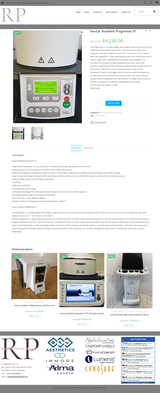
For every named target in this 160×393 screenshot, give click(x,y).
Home (78, 12)
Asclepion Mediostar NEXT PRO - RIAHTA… (138, 372)
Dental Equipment (106, 112)
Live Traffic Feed (138, 339)
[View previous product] (146, 31)
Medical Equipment (142, 311)
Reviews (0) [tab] (88, 148)
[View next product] (150, 31)
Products (96, 12)
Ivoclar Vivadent (100, 115)
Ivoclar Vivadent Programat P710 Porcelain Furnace (82, 313)
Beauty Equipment (117, 311)
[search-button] (154, 11)
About (86, 12)
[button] (82, 32)
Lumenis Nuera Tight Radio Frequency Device (129, 314)
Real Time (137, 382)
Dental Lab (118, 112)
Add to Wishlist (100, 122)
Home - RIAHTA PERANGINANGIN (137, 344)
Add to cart (113, 103)
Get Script (130, 382)
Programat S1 (31, 207)
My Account (111, 12)
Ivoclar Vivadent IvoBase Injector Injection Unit (34, 305)
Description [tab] (76, 148)
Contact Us (125, 12)
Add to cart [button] (34, 316)
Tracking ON (145, 382)
